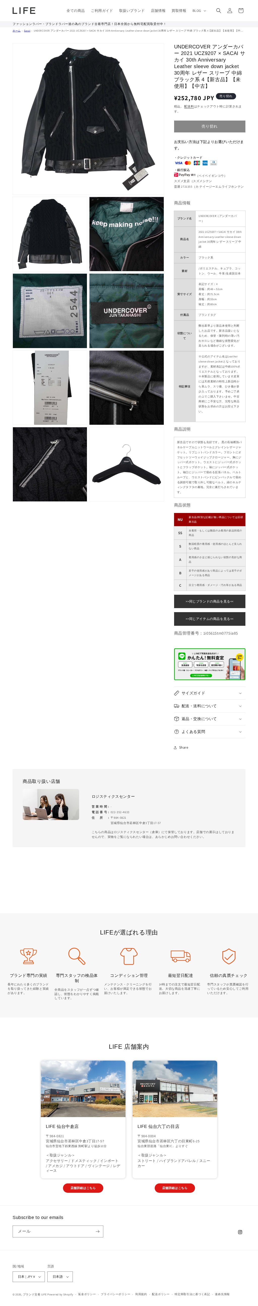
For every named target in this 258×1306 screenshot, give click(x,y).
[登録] (97, 1231)
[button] (198, 10)
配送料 (189, 106)
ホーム (17, 30)
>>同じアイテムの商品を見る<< (210, 619)
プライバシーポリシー (115, 1294)
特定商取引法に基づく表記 (192, 1294)
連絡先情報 (222, 1294)
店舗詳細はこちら (83, 1188)
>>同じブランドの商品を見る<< (210, 601)
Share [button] (183, 747)
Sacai (27, 30)
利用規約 (141, 1294)
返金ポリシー (87, 1294)
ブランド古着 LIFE (35, 1294)
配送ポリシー (161, 1294)
